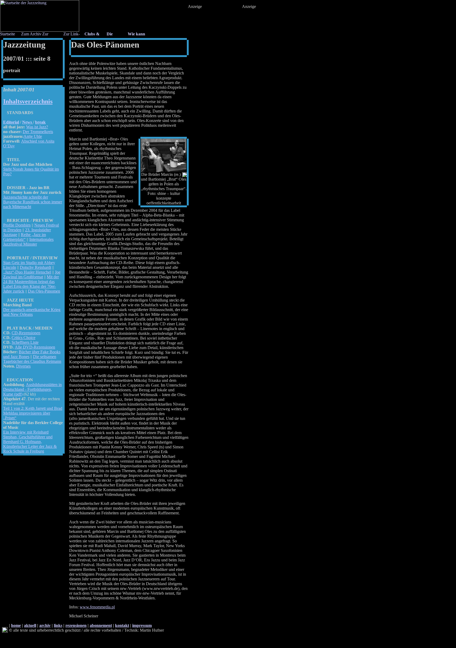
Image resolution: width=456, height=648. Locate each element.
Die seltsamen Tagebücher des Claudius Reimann (32, 359)
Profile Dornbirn (17, 225)
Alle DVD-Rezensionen (35, 347)
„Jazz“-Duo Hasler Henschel (27, 272)
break (40, 122)
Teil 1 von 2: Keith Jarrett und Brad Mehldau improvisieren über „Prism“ (32, 413)
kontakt (122, 625)
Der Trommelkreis (38, 131)
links (58, 625)
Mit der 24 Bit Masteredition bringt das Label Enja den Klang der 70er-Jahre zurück (31, 284)
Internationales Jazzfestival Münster (28, 241)
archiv (45, 625)
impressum (142, 625)
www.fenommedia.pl (97, 607)
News (27, 122)
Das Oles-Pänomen (44, 291)
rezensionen (76, 625)
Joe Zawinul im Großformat (31, 274)
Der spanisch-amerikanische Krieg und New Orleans (31, 312)
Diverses (23, 366)
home (16, 625)
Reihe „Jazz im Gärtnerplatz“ (24, 237)
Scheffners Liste (25, 342)
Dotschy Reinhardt (35, 267)
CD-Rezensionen (26, 333)
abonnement (101, 625)
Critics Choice (23, 337)
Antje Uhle (32, 136)
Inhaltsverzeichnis (28, 101)
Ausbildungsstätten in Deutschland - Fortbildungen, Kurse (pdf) (32, 389)
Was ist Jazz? (37, 127)
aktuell (30, 625)
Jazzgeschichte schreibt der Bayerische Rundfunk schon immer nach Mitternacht (32, 202)
